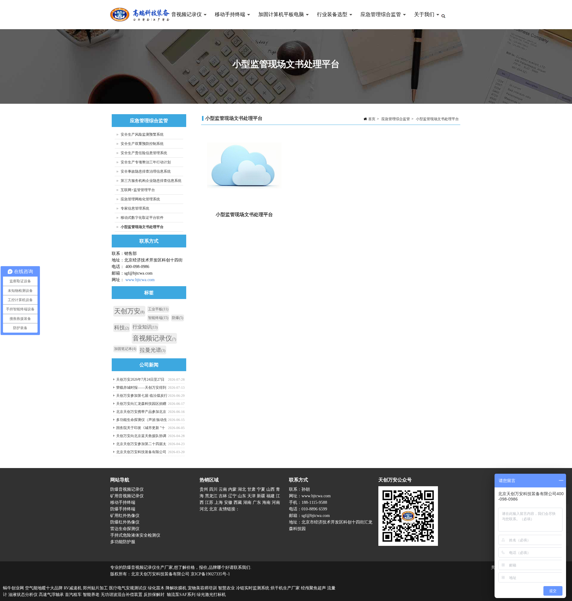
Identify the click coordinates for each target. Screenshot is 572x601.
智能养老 (91, 594)
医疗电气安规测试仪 (128, 588)
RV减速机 (73, 588)
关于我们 (421, 20)
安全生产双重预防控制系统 (142, 144)
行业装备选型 (328, 20)
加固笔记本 (125, 349)
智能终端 (158, 318)
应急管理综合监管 (377, 20)
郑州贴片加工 (95, 588)
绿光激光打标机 (211, 594)
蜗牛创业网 (13, 588)
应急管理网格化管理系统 (140, 199)
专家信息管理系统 (135, 208)
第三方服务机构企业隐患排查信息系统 (151, 181)
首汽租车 (73, 594)
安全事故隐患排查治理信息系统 (146, 171)
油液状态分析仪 (23, 594)
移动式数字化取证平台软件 (142, 218)
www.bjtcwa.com (140, 280)
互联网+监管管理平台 (138, 190)
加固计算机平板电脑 (278, 20)
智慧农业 (226, 588)
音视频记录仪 (183, 20)
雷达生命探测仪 (124, 528)
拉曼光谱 (152, 350)
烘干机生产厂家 (285, 588)
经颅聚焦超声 (313, 588)
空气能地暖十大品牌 (44, 588)
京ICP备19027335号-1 (210, 574)
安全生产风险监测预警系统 (142, 134)
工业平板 (158, 309)
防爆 (177, 318)
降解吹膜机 (176, 588)
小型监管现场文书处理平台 (437, 119)
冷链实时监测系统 (252, 588)
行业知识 (145, 326)
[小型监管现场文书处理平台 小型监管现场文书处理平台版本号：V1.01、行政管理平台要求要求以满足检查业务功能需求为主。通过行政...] (244, 167)
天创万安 (129, 311)
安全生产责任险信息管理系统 (144, 153)
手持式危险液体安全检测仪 (135, 535)
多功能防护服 (122, 542)
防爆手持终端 (122, 509)
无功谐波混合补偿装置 (121, 594)
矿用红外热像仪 (124, 515)
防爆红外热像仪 (124, 522)
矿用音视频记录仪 (127, 496)
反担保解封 (154, 594)
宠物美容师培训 (202, 588)
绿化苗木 (156, 588)
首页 (371, 119)
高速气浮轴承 (51, 594)
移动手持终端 (226, 20)
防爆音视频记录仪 (127, 489)
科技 (121, 328)
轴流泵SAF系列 (181, 594)
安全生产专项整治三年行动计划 (146, 162)
